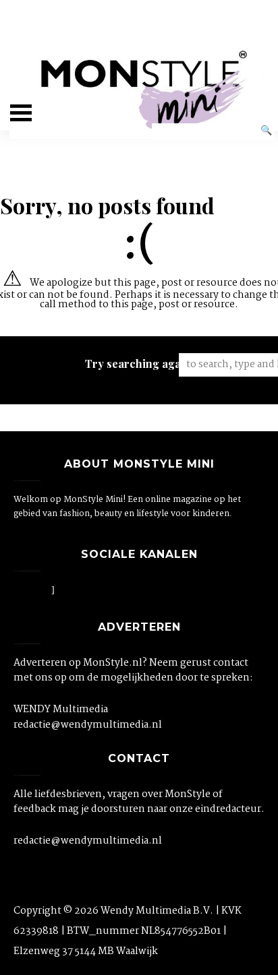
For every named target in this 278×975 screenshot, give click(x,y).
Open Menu (21, 113)
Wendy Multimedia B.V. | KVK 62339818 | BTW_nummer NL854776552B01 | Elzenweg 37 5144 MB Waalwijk (127, 931)
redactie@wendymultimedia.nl (87, 725)
